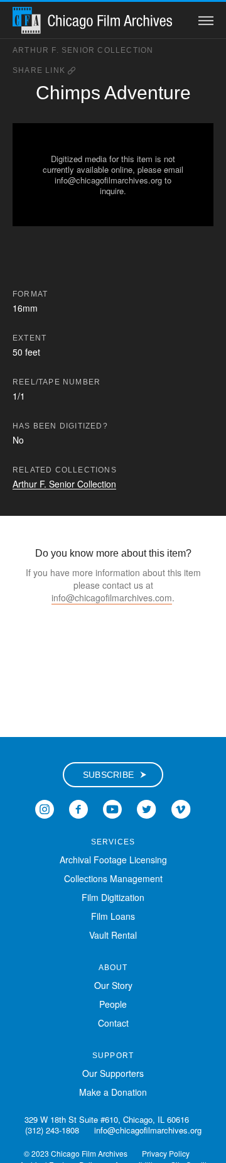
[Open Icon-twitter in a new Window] (146, 807)
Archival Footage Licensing (113, 859)
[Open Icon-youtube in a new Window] (112, 807)
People (113, 1004)
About (113, 967)
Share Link (40, 70)
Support (113, 1055)
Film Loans (113, 916)
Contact (113, 1023)
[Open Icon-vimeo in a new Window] (181, 807)
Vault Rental (113, 935)
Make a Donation (113, 1092)
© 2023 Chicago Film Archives (75, 1153)
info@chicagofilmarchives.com (111, 597)
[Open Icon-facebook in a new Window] (78, 807)
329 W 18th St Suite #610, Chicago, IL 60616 (106, 1119)
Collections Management (113, 878)
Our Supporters (113, 1073)
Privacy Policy (166, 1153)
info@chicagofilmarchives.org (148, 1130)
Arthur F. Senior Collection (83, 50)
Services (113, 842)
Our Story (113, 985)
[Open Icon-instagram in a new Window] (44, 807)
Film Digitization (113, 897)
